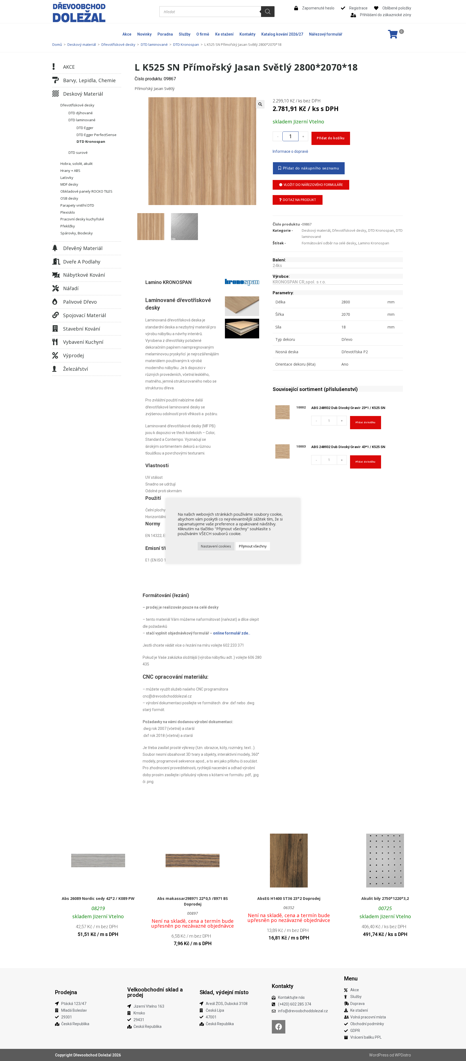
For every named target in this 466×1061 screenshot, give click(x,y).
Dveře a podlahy (81, 261)
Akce (126, 34)
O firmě (202, 34)
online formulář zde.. (231, 633)
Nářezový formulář (325, 34)
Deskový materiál (81, 44)
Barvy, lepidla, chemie (89, 80)
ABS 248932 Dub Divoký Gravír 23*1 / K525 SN (348, 408)
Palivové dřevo (80, 302)
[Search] (268, 11)
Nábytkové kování (84, 275)
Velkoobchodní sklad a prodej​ (155, 992)
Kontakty (247, 34)
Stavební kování (81, 328)
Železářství (75, 369)
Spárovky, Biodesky (76, 233)
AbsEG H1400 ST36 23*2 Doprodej (288, 898)
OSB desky (69, 198)
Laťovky (66, 177)
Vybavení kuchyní (83, 342)
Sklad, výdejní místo (224, 992)
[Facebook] (278, 1027)
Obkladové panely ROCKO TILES (86, 191)
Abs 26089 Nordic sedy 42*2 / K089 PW (98, 898)
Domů (57, 44)
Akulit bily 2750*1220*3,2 (385, 898)
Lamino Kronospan (373, 243)
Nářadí (70, 288)
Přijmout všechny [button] (253, 546)
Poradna (165, 34)
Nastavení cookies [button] (216, 546)
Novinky (144, 34)
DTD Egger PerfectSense (96, 134)
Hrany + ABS (70, 170)
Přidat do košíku (331, 138)
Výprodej (73, 355)
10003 (301, 446)
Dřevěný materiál (82, 248)
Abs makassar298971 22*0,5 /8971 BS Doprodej (192, 901)
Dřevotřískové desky (118, 44)
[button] (260, 104)
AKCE (69, 67)
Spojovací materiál (84, 315)
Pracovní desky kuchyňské (82, 219)
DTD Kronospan (186, 44)
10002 (301, 407)
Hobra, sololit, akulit (76, 163)
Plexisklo (67, 212)
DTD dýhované (80, 112)
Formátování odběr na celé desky (329, 243)
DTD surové (78, 152)
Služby (184, 34)
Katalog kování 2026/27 (282, 34)
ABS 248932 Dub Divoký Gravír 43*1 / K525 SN (348, 447)
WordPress (379, 1055)
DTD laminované (154, 44)
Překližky (67, 226)
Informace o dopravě (290, 151)
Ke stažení (224, 34)
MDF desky (69, 184)
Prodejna (66, 992)
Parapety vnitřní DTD (77, 205)
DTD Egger (85, 127)
